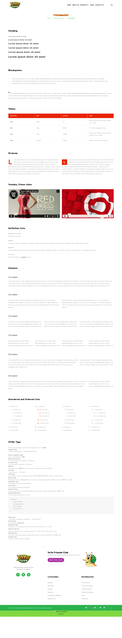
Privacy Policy (86, 582)
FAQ (44, 448)
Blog (83, 595)
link (23, 457)
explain (24, 257)
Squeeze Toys (52, 599)
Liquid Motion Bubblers (54, 595)
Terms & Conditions (87, 586)
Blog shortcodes (59, 18)
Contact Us (85, 599)
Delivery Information (87, 592)
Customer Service (87, 589)
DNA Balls (51, 586)
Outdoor (50, 589)
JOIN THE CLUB (55, 560)
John (11, 128)
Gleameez (50, 592)
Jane (11, 122)
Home (49, 18)
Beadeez (50, 582)
